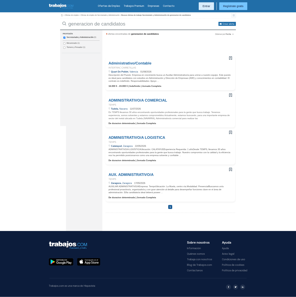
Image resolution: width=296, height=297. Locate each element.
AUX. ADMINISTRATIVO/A (131, 175)
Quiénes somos (196, 254)
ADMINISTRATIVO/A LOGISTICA (137, 137)
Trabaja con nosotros (199, 259)
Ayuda (225, 248)
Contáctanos (195, 270)
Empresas (153, 6)
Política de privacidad (234, 270)
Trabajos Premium (134, 6)
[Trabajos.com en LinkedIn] (242, 287)
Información (194, 248)
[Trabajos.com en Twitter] (235, 287)
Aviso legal (228, 254)
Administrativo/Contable (130, 63)
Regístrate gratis (233, 6)
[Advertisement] (164, 47)
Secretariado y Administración (80, 37)
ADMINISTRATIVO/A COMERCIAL (138, 100)
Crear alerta (228, 24)
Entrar (206, 6)
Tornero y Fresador (74, 47)
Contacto (169, 6)
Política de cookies (233, 265)
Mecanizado (72, 43)
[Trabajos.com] (61, 8)
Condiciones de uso (233, 259)
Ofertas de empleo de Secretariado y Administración (100, 15)
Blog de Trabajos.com (199, 265)
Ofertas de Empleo (109, 6)
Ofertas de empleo (72, 15)
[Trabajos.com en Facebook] (228, 287)
